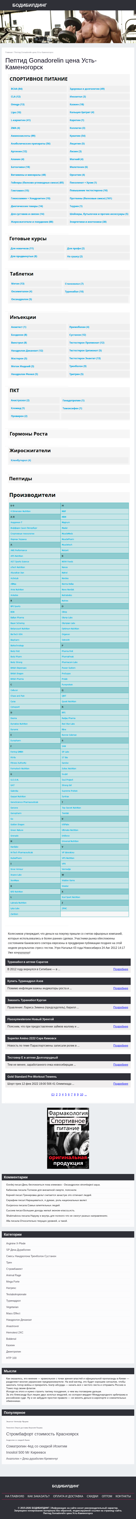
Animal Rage (13, 1275)
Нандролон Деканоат (19, 1319)
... (86, 1094)
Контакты (123, 1496)
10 (81, 1094)
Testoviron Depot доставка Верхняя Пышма (24, 1428)
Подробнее (120, 969)
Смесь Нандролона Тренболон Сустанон (31, 1256)
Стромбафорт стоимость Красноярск (42, 1434)
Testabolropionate (16, 1294)
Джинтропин (13, 1351)
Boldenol (11, 1338)
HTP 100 (11, 1357)
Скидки (92, 1496)
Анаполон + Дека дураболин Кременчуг (32, 1458)
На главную (14, 1496)
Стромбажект (14, 1268)
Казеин (10, 1345)
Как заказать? (39, 1496)
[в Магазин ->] (68, 1168)
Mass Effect (13, 1313)
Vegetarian (12, 1306)
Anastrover (12, 1326)
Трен (9, 1262)
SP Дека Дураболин (18, 1249)
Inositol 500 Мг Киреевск (26, 1452)
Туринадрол (13, 1300)
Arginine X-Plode (16, 1243)
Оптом (107, 1496)
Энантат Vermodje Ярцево (17, 1421)
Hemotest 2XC (14, 1332)
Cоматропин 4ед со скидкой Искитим (36, 1446)
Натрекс (11, 1287)
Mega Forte (12, 1281)
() (53, 1094)
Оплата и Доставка (68, 1496)
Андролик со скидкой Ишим (18, 1440)
